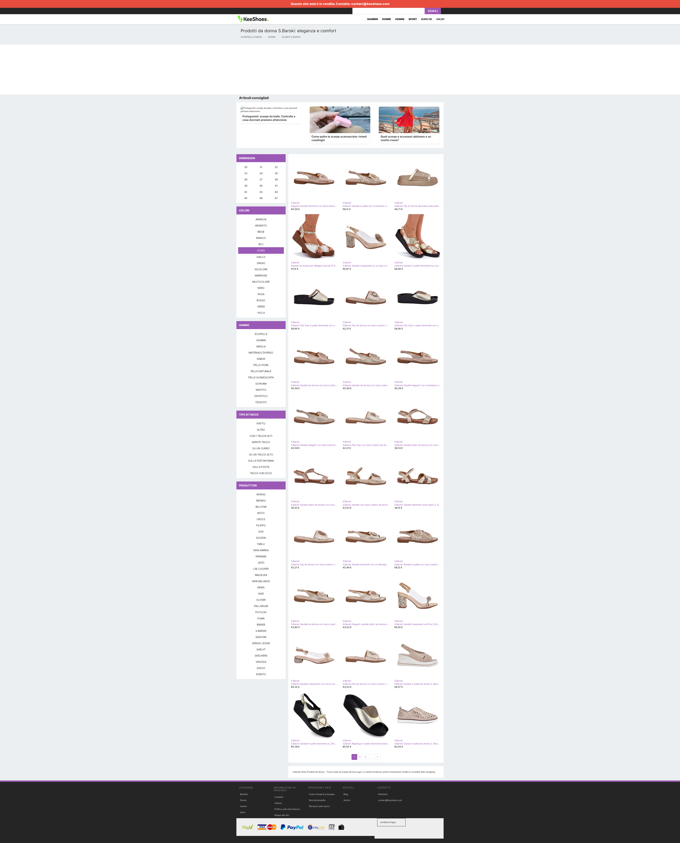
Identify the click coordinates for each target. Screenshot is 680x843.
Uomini (243, 806)
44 (276, 191)
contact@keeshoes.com (370, 4)
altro (261, 429)
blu (261, 244)
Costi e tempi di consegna (322, 794)
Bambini (244, 794)
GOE (261, 531)
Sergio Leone (261, 643)
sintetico (261, 395)
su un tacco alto (261, 454)
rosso (261, 300)
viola (261, 312)
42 (245, 191)
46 (261, 198)
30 (245, 167)
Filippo (261, 525)
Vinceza (261, 661)
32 (276, 167)
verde (261, 306)
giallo (261, 256)
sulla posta (261, 466)
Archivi (347, 800)
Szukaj (433, 10)
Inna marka (261, 550)
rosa (261, 294)
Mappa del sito (281, 815)
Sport (242, 812)
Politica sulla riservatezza (287, 809)
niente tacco (261, 442)
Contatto (278, 797)
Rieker (261, 624)
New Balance (261, 581)
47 (276, 198)
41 (276, 185)
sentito (261, 389)
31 (261, 167)
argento (261, 225)
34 (261, 173)
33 (245, 173)
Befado (261, 500)
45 (245, 198)
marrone (261, 275)
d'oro (261, 250)
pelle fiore (260, 364)
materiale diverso (261, 352)
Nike (261, 593)
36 (245, 179)
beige (260, 231)
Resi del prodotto (317, 800)
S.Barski (261, 630)
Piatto (261, 423)
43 (261, 191)
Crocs (261, 519)
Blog (346, 794)
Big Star (261, 506)
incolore (261, 269)
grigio (261, 263)
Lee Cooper (261, 568)
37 (260, 179)
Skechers (261, 655)
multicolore (261, 281)
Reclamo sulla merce (319, 806)
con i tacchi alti (261, 435)
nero (260, 287)
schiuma (261, 383)
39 (245, 185)
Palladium (261, 605)
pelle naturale (261, 371)
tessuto (261, 402)
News (261, 587)
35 (276, 173)
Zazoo (261, 668)
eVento (261, 674)
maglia (261, 346)
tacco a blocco (261, 473)
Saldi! (440, 19)
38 (276, 179)
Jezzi (261, 562)
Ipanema (261, 556)
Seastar (261, 636)
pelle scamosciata (261, 377)
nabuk (261, 358)
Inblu (261, 543)
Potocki (261, 612)
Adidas (260, 494)
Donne (243, 800)
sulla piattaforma (261, 460)
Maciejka (261, 574)
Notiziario (383, 794)
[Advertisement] (106, 69)
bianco (261, 237)
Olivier (261, 599)
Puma (261, 618)
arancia (261, 219)
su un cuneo (261, 448)
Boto (261, 512)
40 (261, 185)
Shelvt (261, 649)
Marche (426, 19)
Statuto (278, 803)
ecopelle (261, 333)
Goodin (261, 537)
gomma (261, 340)
